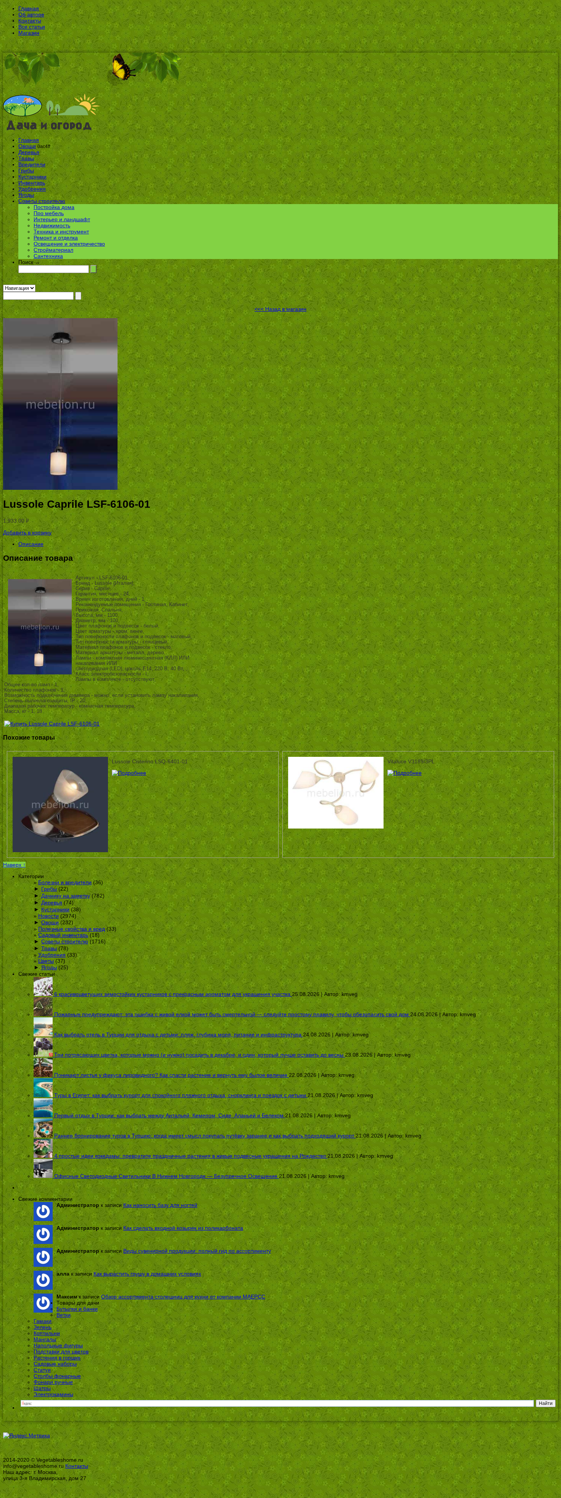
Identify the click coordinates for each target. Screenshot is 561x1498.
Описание (31, 544)
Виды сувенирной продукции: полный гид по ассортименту (197, 1251)
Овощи (27, 146)
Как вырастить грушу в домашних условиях (147, 1274)
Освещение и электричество (69, 244)
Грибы (26, 170)
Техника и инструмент (61, 231)
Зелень (43, 1327)
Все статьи (31, 27)
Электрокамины (53, 1394)
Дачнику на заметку (65, 896)
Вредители (31, 164)
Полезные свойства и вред (71, 929)
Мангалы (45, 1339)
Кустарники (32, 177)
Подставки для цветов (61, 1351)
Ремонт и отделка (56, 238)
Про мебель (49, 213)
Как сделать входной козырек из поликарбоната (183, 1228)
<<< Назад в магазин (280, 309)
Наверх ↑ (14, 865)
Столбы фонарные (57, 1376)
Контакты (29, 21)
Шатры (42, 1388)
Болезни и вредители (65, 882)
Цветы (46, 961)
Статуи (42, 1370)
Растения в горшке (57, 1358)
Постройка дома (54, 207)
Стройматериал (53, 250)
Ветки (63, 1315)
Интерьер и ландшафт (62, 219)
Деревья (28, 152)
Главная (28, 8)
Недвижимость (52, 225)
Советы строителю (41, 201)
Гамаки (43, 1321)
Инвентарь (31, 183)
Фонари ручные (53, 1382)
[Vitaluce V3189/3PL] (404, 773)
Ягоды (26, 195)
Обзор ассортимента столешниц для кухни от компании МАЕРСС (183, 1297)
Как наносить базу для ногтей (160, 1205)
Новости (48, 916)
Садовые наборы (55, 1364)
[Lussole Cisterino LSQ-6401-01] (129, 773)
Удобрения (32, 189)
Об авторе (31, 14)
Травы (26, 158)
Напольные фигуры (58, 1345)
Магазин (28, 33)
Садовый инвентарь (63, 935)
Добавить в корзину (27, 532)
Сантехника (48, 256)
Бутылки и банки (77, 1309)
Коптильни (47, 1333)
